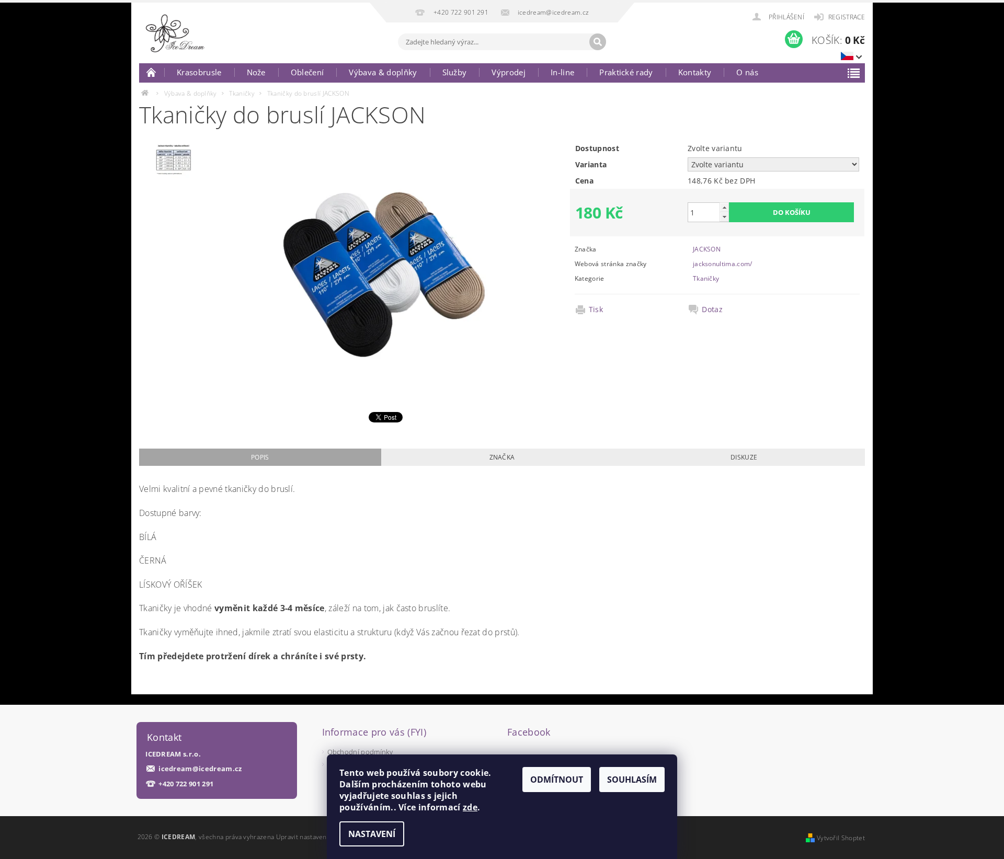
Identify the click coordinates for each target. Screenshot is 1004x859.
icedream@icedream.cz (200, 768)
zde (470, 807)
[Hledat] (597, 41)
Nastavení (371, 834)
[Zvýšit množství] (724, 207)
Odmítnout (556, 779)
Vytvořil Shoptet (841, 837)
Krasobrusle (199, 72)
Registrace (846, 17)
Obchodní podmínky (360, 752)
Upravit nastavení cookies (314, 836)
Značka (502, 457)
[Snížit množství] (724, 217)
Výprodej (509, 72)
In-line (562, 72)
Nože (256, 72)
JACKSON (707, 249)
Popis (260, 457)
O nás (747, 72)
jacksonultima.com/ (722, 263)
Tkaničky (706, 278)
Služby (454, 72)
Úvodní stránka (151, 72)
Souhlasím (632, 779)
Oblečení (307, 72)
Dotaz (712, 309)
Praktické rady (626, 72)
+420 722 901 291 (185, 784)
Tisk (596, 309)
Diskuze (744, 457)
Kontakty (695, 72)
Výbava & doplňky (383, 72)
